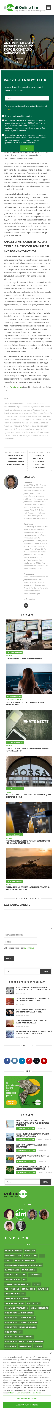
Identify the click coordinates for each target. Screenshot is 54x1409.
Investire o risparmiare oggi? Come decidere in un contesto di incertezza (33, 988)
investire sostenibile (14, 1303)
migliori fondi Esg (13, 1332)
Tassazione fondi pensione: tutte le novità (32, 1157)
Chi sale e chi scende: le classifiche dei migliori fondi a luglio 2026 (32, 999)
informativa (29, 948)
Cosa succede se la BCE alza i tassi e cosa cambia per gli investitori (28, 749)
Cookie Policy (35, 1393)
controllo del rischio (15, 1275)
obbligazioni (25, 1346)
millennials (10, 1346)
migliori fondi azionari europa (19, 1313)
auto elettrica (30, 1256)
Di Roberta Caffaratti (23, 1015)
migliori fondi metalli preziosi (19, 1337)
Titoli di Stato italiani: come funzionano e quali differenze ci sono (28, 795)
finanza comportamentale (17, 1284)
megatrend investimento (16, 1308)
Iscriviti (27, 148)
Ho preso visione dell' (20, 948)
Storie (8, 884)
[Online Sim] (15, 1193)
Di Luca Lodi (20, 1004)
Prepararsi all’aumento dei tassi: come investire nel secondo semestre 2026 (28, 842)
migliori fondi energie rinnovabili (20, 1327)
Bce (42, 1256)
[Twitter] (36, 1061)
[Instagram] (14, 1061)
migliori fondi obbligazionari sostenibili (24, 1341)
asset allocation (13, 1256)
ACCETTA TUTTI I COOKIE (27, 1405)
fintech (36, 1284)
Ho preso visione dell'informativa (18, 116)
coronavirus (34, 1275)
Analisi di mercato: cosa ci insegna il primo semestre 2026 (25, 703)
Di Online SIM (20, 993)
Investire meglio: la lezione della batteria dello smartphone (31, 1010)
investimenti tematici (15, 1294)
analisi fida (30, 1251)
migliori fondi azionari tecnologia (21, 1322)
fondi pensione (12, 1289)
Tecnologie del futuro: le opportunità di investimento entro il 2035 (34, 1032)
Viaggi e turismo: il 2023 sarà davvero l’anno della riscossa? (32, 1135)
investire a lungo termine (17, 1298)
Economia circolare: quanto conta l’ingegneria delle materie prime (32, 1168)
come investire (29, 1270)
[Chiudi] (51, 1353)
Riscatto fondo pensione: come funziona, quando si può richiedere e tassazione (32, 1122)
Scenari (9, 656)
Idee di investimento (13, 40)
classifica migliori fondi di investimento (23, 1265)
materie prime (33, 1303)
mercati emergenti (39, 1308)
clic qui (7, 109)
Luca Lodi (7, 59)
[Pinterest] (29, 1061)
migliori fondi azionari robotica (20, 1317)
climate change (12, 1270)
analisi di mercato (13, 1251)
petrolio (38, 1346)
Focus (8, 792)
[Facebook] (7, 1061)
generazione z (28, 1289)
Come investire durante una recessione (24, 658)
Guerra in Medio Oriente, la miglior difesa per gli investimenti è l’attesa (28, 888)
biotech (8, 1260)
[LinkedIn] (22, 1061)
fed (24, 1279)
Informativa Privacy (17, 1393)
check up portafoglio (25, 1260)
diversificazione (12, 1279)
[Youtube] (44, 1061)
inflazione (43, 1289)
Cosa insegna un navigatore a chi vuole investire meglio (31, 1021)
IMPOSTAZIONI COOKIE (27, 1398)
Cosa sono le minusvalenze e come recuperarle (31, 1146)
